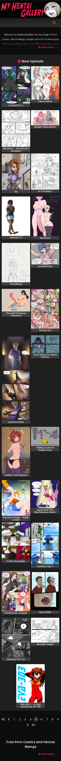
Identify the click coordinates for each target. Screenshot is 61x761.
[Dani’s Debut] (45, 83)
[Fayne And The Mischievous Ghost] (45, 494)
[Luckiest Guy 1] (45, 543)
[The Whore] (16, 262)
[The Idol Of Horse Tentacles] (16, 300)
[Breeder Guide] (45, 630)
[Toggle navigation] (54, 22)
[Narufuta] (45, 216)
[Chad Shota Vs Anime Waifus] (45, 344)
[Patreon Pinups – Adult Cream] (16, 498)
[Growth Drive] (45, 254)
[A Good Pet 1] (16, 85)
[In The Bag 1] (45, 172)
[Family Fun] (45, 309)
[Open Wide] (45, 590)
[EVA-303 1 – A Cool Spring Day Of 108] (30, 683)
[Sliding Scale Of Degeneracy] (45, 436)
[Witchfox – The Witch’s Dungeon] (16, 128)
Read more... (49, 47)
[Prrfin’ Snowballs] (16, 541)
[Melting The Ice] (16, 637)
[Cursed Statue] (16, 377)
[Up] (16, 172)
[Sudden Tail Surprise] (16, 450)
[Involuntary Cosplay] (16, 591)
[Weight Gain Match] (45, 117)
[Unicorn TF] (16, 216)
